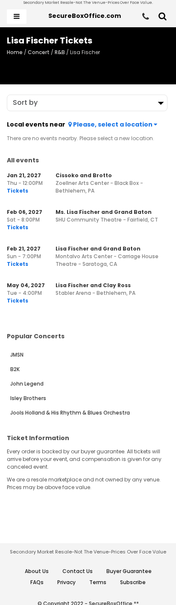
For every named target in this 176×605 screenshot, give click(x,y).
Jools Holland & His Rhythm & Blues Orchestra (70, 412)
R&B (60, 52)
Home (15, 52)
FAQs (37, 582)
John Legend (27, 383)
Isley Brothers (28, 398)
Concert (39, 52)
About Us (37, 571)
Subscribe (133, 582)
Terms (97, 582)
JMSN (16, 354)
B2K (15, 369)
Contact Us (77, 571)
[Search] (162, 16)
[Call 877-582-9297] (145, 16)
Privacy (66, 582)
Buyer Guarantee (129, 571)
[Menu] (16, 16)
